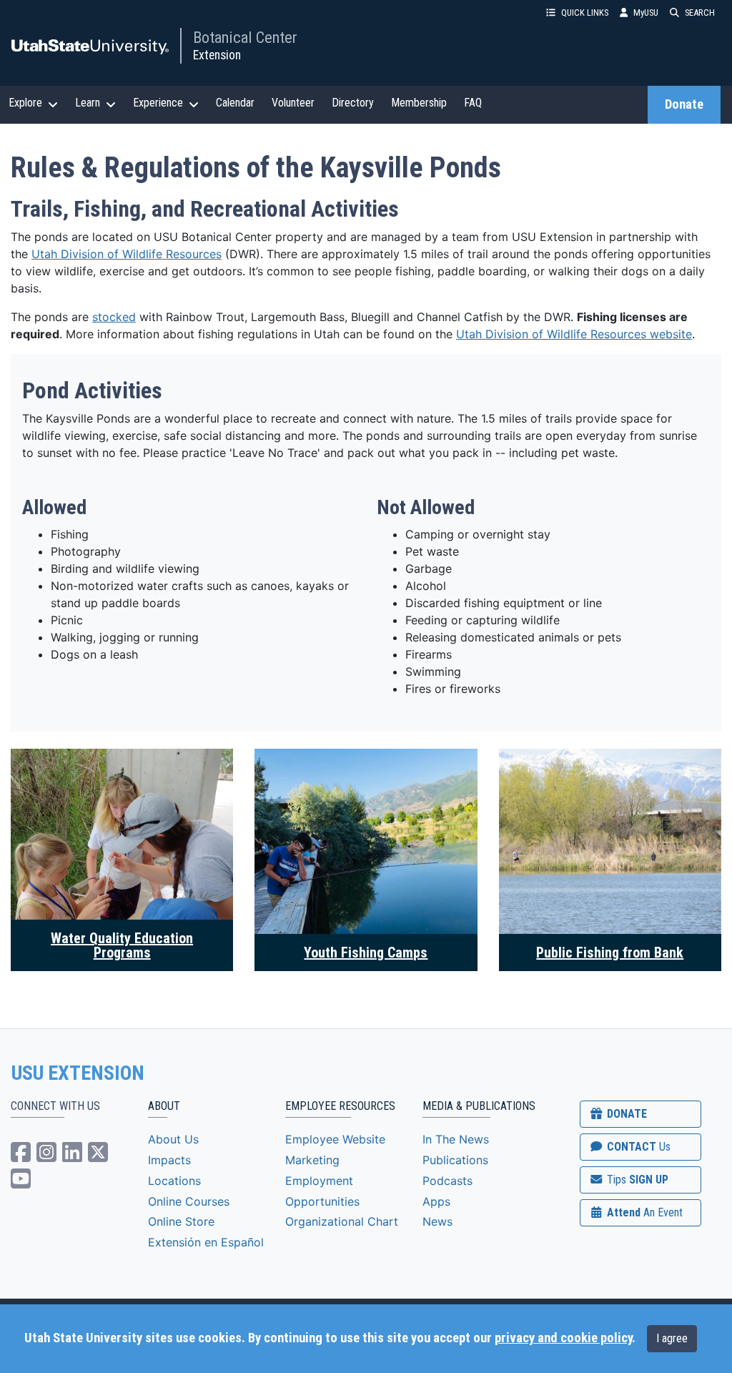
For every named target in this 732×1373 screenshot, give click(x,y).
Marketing (312, 1160)
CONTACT (637, 1146)
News (437, 1221)
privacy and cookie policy (563, 1338)
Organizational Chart (341, 1221)
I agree (672, 1338)
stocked (114, 317)
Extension (217, 55)
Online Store (181, 1221)
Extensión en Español (206, 1242)
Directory (353, 102)
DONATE (625, 1114)
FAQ (473, 102)
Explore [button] (25, 102)
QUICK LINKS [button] (584, 12)
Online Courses (188, 1201)
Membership (419, 102)
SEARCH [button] (700, 12)
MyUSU (645, 12)
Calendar (235, 102)
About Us (173, 1139)
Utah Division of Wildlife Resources (126, 254)
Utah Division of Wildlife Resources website (574, 334)
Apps (436, 1201)
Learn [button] (87, 102)
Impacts (169, 1160)
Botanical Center (245, 37)
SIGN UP (636, 1179)
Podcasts (447, 1180)
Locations (174, 1180)
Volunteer (293, 102)
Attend (643, 1212)
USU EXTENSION (77, 1073)
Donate (684, 104)
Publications (455, 1160)
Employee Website (335, 1139)
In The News (455, 1139)
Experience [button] (158, 102)
